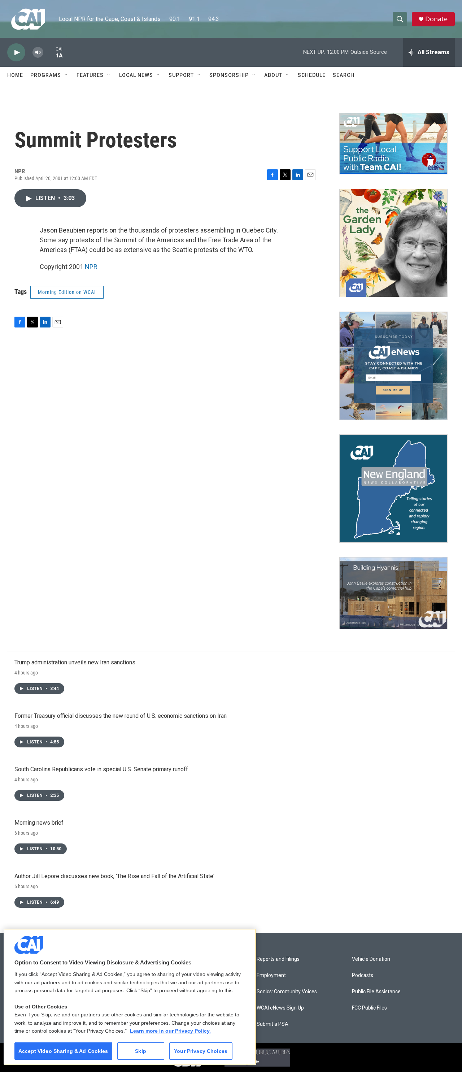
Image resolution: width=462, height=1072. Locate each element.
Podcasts (362, 975)
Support (181, 75)
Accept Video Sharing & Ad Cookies (63, 1051)
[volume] (38, 52)
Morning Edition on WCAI (67, 292)
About (273, 75)
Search (343, 75)
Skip (140, 1051)
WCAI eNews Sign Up (280, 1008)
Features (90, 75)
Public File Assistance (376, 991)
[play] (16, 52)
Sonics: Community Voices (287, 991)
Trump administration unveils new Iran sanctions (74, 662)
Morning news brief (39, 822)
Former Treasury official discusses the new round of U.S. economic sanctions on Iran (120, 715)
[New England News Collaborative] (393, 488)
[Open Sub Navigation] (66, 75)
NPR (91, 266)
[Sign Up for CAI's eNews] (393, 366)
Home (15, 75)
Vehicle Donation (371, 959)
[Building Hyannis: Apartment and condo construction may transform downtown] (393, 593)
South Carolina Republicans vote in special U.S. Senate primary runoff (101, 769)
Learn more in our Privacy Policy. (170, 1031)
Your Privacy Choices (200, 1051)
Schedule (312, 75)
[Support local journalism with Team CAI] (393, 143)
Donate (436, 19)
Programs (45, 75)
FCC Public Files (369, 1008)
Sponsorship (229, 75)
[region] (130, 997)
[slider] (49, 52)
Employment (271, 975)
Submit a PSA (272, 1024)
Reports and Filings (278, 959)
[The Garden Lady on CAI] (393, 243)
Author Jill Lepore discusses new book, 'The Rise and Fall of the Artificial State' (114, 876)
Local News (136, 75)
